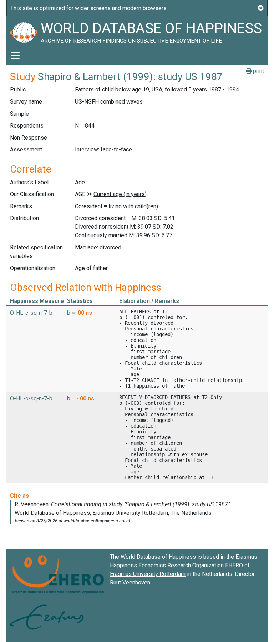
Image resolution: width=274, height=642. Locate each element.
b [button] (69, 312)
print (258, 71)
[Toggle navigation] (15, 55)
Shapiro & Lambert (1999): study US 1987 (130, 77)
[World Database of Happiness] (23, 31)
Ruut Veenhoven (130, 582)
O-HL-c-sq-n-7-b (31, 312)
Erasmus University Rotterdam (148, 574)
